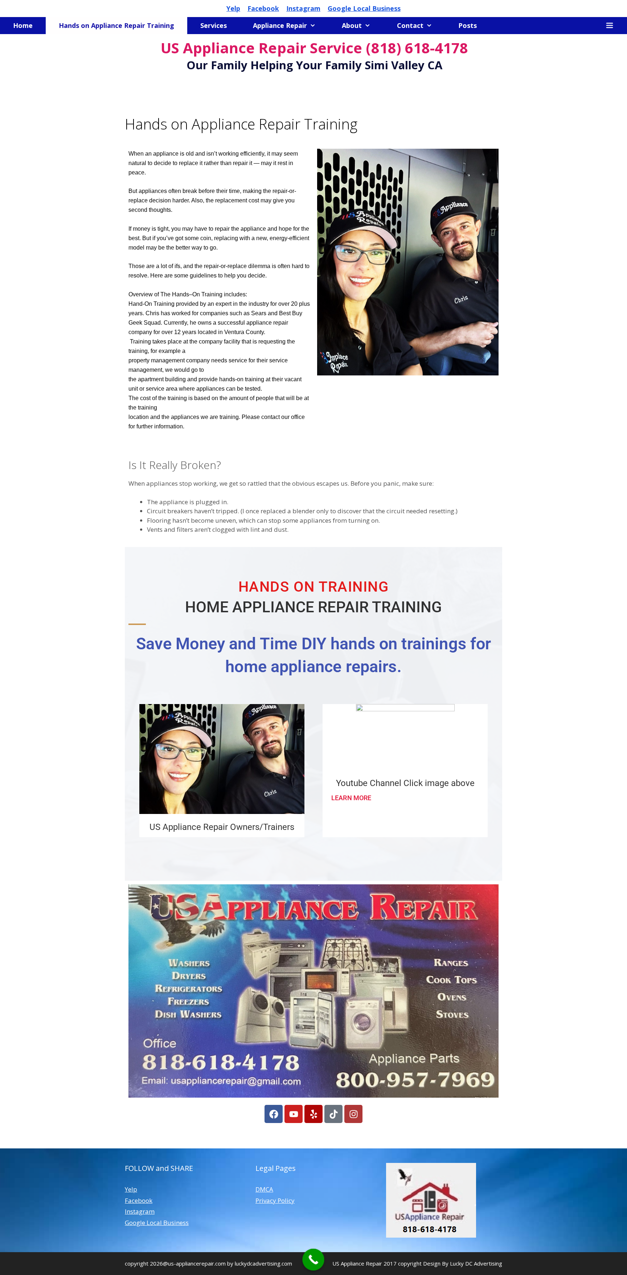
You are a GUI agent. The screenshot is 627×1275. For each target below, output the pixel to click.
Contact (410, 25)
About (352, 25)
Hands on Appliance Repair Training (116, 25)
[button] (610, 25)
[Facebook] (274, 1114)
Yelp (233, 8)
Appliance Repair (280, 25)
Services (213, 25)
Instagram (303, 8)
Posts (467, 25)
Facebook (263, 8)
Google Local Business (364, 8)
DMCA (264, 1189)
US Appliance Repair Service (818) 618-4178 (314, 48)
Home (23, 25)
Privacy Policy (275, 1200)
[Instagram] (353, 1114)
